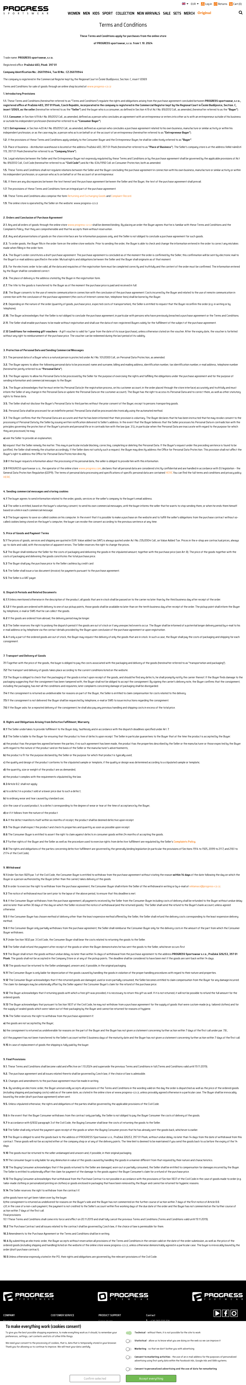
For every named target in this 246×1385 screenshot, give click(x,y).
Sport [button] (107, 13)
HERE (169, 472)
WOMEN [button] (74, 13)
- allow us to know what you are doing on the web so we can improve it (178, 1340)
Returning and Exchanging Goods (87, 196)
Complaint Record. (121, 196)
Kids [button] (96, 13)
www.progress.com (90, 468)
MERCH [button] (189, 13)
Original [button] (204, 13)
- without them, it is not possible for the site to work (167, 1332)
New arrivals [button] (148, 13)
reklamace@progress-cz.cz (204, 886)
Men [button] (86, 13)
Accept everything (151, 1378)
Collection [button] (125, 13)
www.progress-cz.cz (99, 86)
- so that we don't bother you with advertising (164, 1349)
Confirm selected (95, 1378)
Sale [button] (167, 13)
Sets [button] (177, 13)
